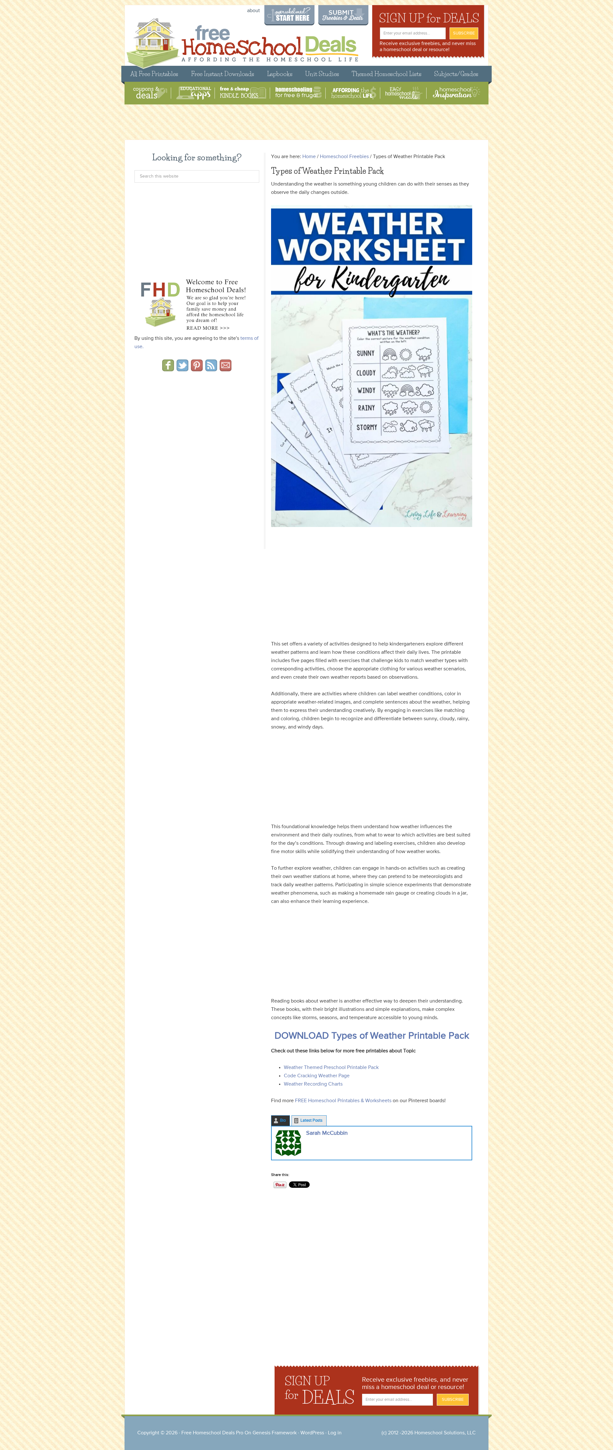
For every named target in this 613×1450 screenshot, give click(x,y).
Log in (335, 1433)
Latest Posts (311, 1120)
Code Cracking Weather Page (317, 1076)
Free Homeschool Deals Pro (212, 1433)
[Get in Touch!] (225, 369)
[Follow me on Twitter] (182, 369)
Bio (283, 1120)
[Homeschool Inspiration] (456, 93)
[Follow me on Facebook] (168, 369)
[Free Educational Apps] (193, 93)
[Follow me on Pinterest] (196, 369)
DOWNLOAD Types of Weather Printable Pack (372, 1036)
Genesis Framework (275, 1433)
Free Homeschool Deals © (242, 40)
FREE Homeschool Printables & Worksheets (343, 1100)
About (253, 10)
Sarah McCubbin (327, 1133)
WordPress (312, 1433)
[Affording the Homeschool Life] (353, 93)
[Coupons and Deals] (150, 93)
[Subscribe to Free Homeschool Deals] (211, 369)
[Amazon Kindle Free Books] (243, 93)
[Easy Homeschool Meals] (404, 93)
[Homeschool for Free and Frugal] (298, 93)
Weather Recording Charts (313, 1084)
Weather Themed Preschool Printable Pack (331, 1067)
